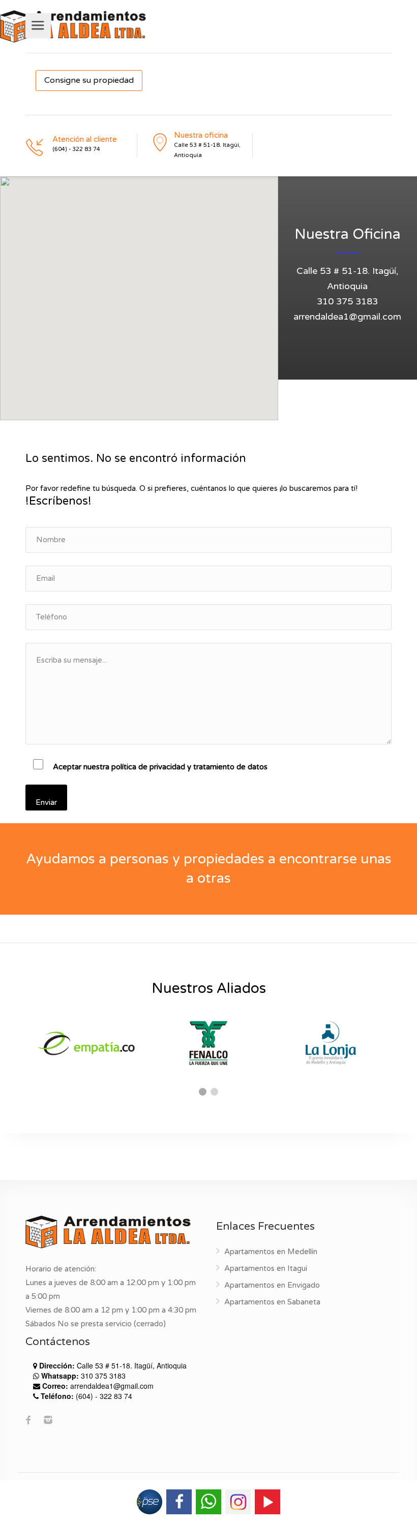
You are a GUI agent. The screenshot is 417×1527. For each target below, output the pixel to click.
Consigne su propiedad (89, 80)
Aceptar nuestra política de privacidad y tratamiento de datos (160, 766)
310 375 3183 (347, 301)
